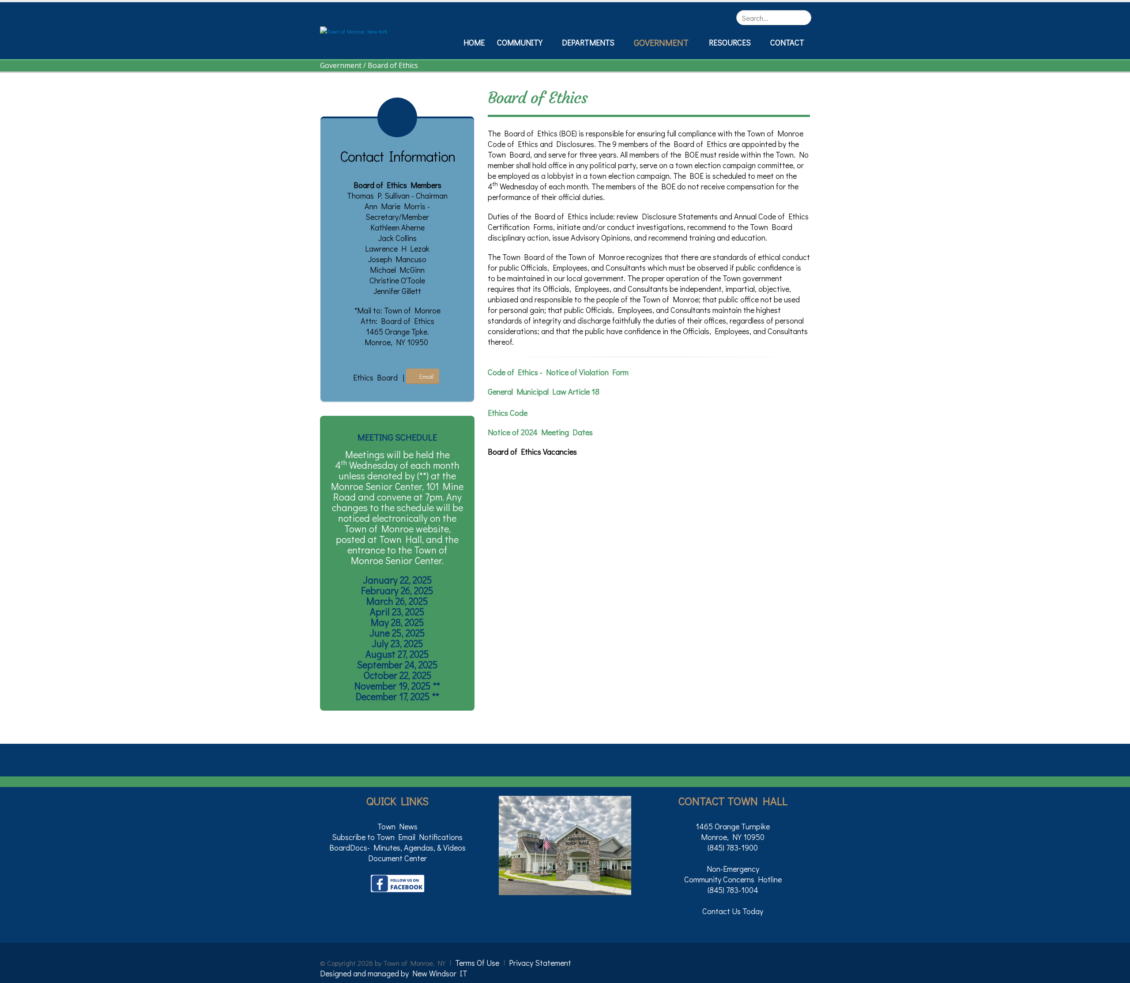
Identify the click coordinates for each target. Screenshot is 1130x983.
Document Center (397, 858)
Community (519, 42)
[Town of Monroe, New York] (354, 30)
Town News (397, 826)
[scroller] (1115, 972)
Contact (787, 42)
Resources (730, 42)
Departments (588, 42)
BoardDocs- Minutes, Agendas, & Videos (397, 847)
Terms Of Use (477, 963)
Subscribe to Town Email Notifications (397, 837)
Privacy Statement (540, 963)
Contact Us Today (732, 911)
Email (425, 376)
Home (474, 42)
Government (661, 42)
